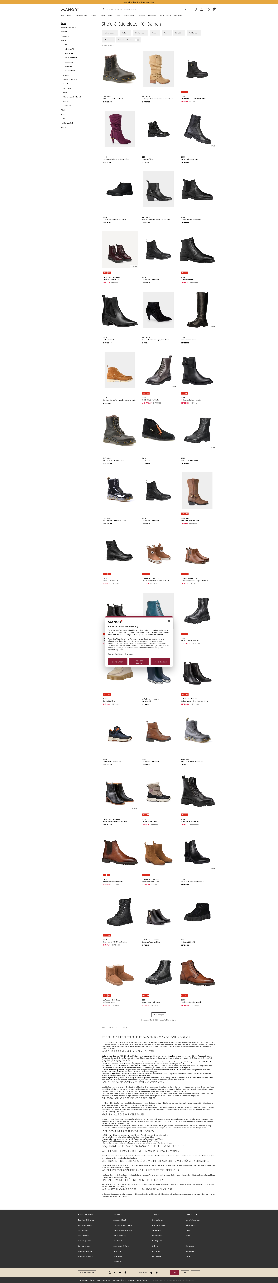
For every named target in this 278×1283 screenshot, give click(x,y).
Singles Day (117, 1251)
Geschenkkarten (157, 1220)
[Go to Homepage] (70, 9)
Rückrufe (155, 1246)
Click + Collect (83, 1230)
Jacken (154, 1089)
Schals (187, 1107)
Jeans (124, 1076)
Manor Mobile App (119, 1235)
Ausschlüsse (156, 1251)
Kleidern (138, 1076)
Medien (188, 1256)
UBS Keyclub (117, 1241)
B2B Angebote (157, 1241)
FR (185, 1272)
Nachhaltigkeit (191, 1251)
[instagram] (110, 1272)
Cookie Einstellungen (119, 1280)
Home (104, 1027)
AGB (98, 1280)
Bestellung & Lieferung (86, 1220)
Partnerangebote (157, 1235)
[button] (63, 15)
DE (185, 9)
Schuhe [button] (118, 1027)
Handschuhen (176, 1107)
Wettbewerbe (156, 1256)
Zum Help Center (87, 1272)
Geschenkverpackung (159, 1225)
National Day (117, 1262)
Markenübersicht (142, 1280)
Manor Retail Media (85, 1251)
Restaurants (190, 1246)
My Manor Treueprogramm (122, 1225)
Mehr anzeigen (158, 1015)
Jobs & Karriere (191, 1225)
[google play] (156, 1272)
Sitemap (92, 1280)
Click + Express (83, 1235)
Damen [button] (110, 1027)
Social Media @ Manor (121, 1246)
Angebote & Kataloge (120, 1220)
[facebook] (115, 1272)
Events (188, 1235)
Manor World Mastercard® (122, 1230)
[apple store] (151, 1272)
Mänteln (136, 1093)
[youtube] (120, 1272)
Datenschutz (105, 1280)
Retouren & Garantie (85, 1225)
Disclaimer (131, 1280)
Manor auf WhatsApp (85, 1256)
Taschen (195, 1103)
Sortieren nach (108, 33)
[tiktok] (125, 1272)
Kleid (208, 1109)
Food (187, 1241)
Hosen (128, 1076)
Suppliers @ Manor (84, 1241)
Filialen (188, 1230)
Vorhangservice (157, 1230)
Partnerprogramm (84, 1246)
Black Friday (117, 1256)
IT (195, 1272)
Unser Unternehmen (193, 1220)
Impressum (84, 1280)
